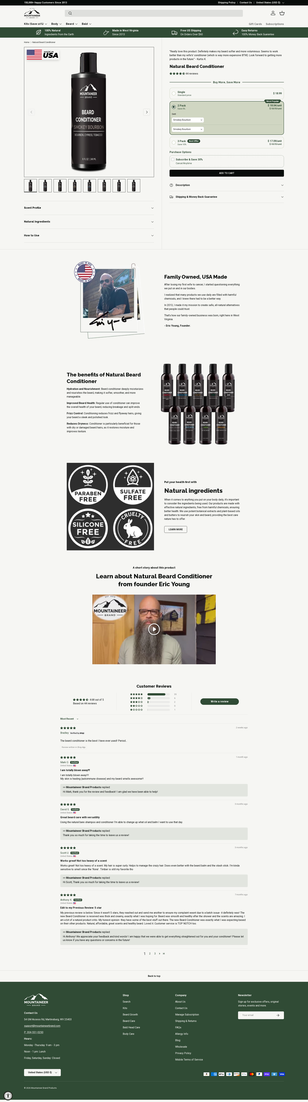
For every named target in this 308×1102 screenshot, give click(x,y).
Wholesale (181, 1046)
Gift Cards (255, 24)
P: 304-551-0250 (33, 1032)
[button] (282, 13)
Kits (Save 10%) (33, 23)
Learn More (176, 529)
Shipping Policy (226, 2)
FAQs (178, 1027)
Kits (125, 1008)
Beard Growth (130, 1014)
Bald (85, 23)
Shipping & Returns (186, 1021)
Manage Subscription (187, 1014)
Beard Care (129, 1021)
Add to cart (226, 173)
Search (126, 1001)
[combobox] (154, 13)
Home (26, 42)
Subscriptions (275, 24)
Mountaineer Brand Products (44, 1088)
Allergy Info (181, 1033)
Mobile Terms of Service (189, 1059)
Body (54, 23)
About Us (180, 1001)
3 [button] (155, 953)
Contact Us (246, 2)
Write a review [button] (219, 701)
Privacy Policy (183, 1053)
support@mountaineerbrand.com (42, 1025)
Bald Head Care (131, 1027)
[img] (68, 728)
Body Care (128, 1033)
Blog (177, 1040)
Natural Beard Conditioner (43, 42)
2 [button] (150, 953)
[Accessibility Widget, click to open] (8, 1095)
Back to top (154, 976)
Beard (70, 23)
